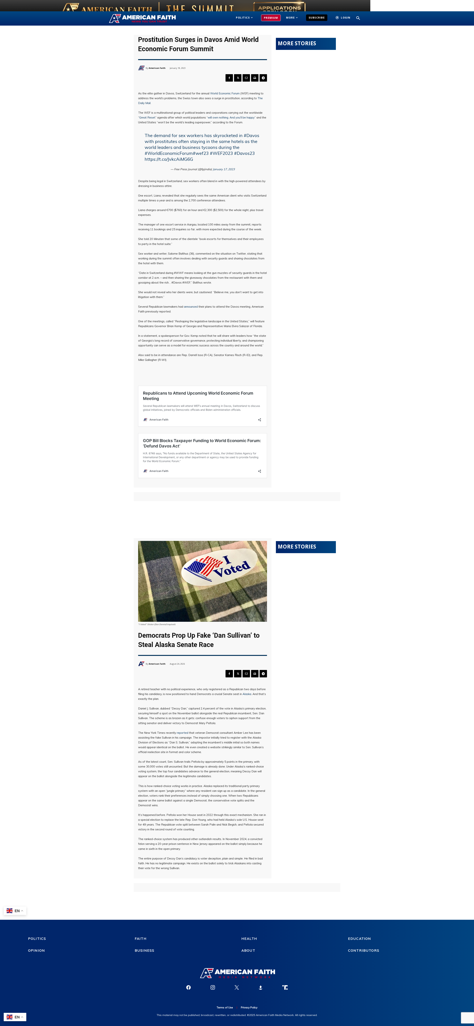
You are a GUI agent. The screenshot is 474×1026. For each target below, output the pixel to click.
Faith (141, 938)
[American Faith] (142, 68)
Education (359, 938)
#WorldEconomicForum (169, 153)
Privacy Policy (249, 1007)
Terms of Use (225, 1007)
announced (191, 306)
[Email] (246, 78)
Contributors (363, 950)
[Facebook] (229, 78)
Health (249, 938)
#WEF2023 (221, 153)
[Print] (254, 78)
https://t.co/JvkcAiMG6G (169, 159)
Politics (37, 938)
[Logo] (147, 19)
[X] (237, 78)
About (248, 950)
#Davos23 (244, 153)
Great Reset (147, 117)
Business (144, 950)
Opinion (36, 950)
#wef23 (201, 153)
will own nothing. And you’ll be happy (231, 117)
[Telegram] (263, 78)
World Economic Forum (225, 93)
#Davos (251, 135)
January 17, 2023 (224, 169)
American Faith (157, 68)
